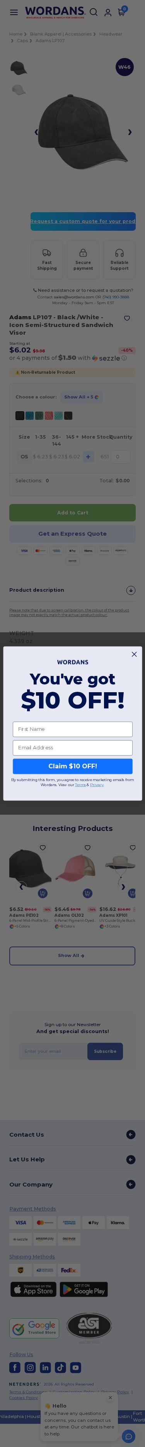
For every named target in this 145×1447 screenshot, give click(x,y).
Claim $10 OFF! (72, 766)
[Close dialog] (134, 654)
